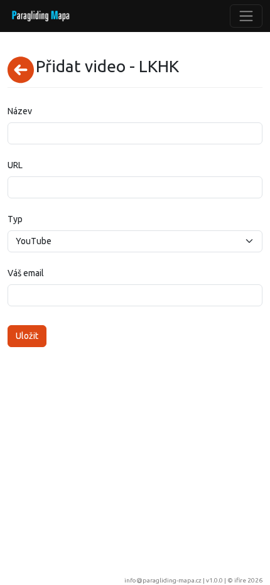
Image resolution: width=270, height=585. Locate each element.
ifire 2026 (248, 580)
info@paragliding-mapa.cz (163, 580)
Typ (15, 219)
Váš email (26, 273)
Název (20, 111)
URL (15, 165)
